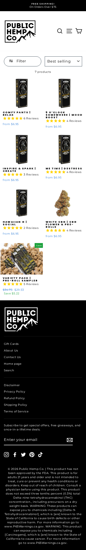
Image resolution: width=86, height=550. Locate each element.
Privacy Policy (14, 391)
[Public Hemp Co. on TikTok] (40, 454)
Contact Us (12, 357)
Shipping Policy (15, 404)
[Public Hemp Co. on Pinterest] (31, 454)
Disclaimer (12, 385)
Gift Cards (11, 344)
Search (9, 370)
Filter (21, 61)
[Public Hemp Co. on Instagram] (6, 454)
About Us (11, 350)
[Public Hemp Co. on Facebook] (14, 454)
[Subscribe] (70, 440)
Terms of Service (16, 411)
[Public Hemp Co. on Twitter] (23, 454)
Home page (12, 363)
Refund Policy (14, 398)
